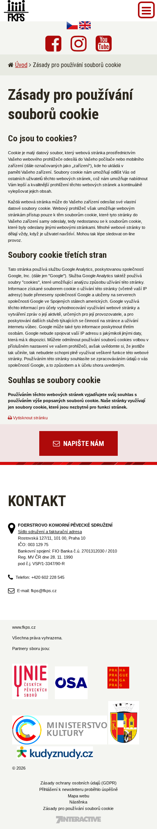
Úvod (21, 65)
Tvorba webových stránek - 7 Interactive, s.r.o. (78, 819)
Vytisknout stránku (30, 417)
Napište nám (83, 443)
